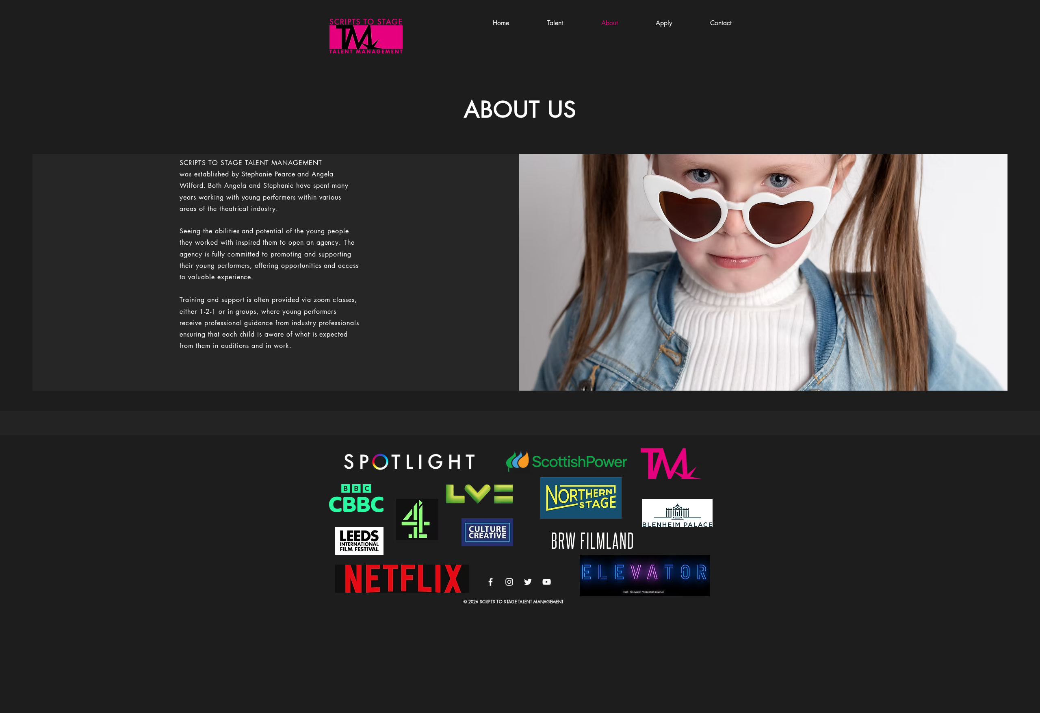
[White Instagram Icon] (509, 582)
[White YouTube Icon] (547, 582)
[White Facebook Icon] (490, 582)
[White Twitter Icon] (528, 582)
